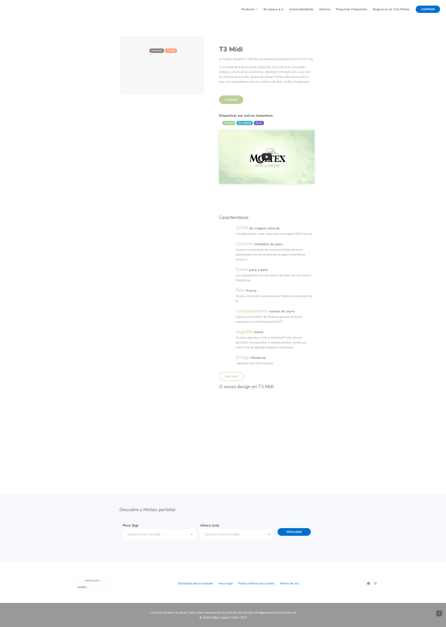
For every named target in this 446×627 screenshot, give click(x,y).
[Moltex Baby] (17, 9)
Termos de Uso (289, 583)
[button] (369, 583)
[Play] (267, 156)
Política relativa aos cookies (256, 583)
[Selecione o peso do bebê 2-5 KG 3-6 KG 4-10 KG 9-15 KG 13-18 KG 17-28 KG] (159, 534)
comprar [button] (231, 99)
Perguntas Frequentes (351, 9)
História (324, 9)
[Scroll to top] (439, 613)
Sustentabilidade (302, 9)
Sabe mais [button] (231, 376)
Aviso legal (225, 583)
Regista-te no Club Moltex (391, 9)
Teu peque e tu (273, 9)
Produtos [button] (248, 9)
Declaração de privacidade (195, 583)
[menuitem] (250, 9)
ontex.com (290, 612)
